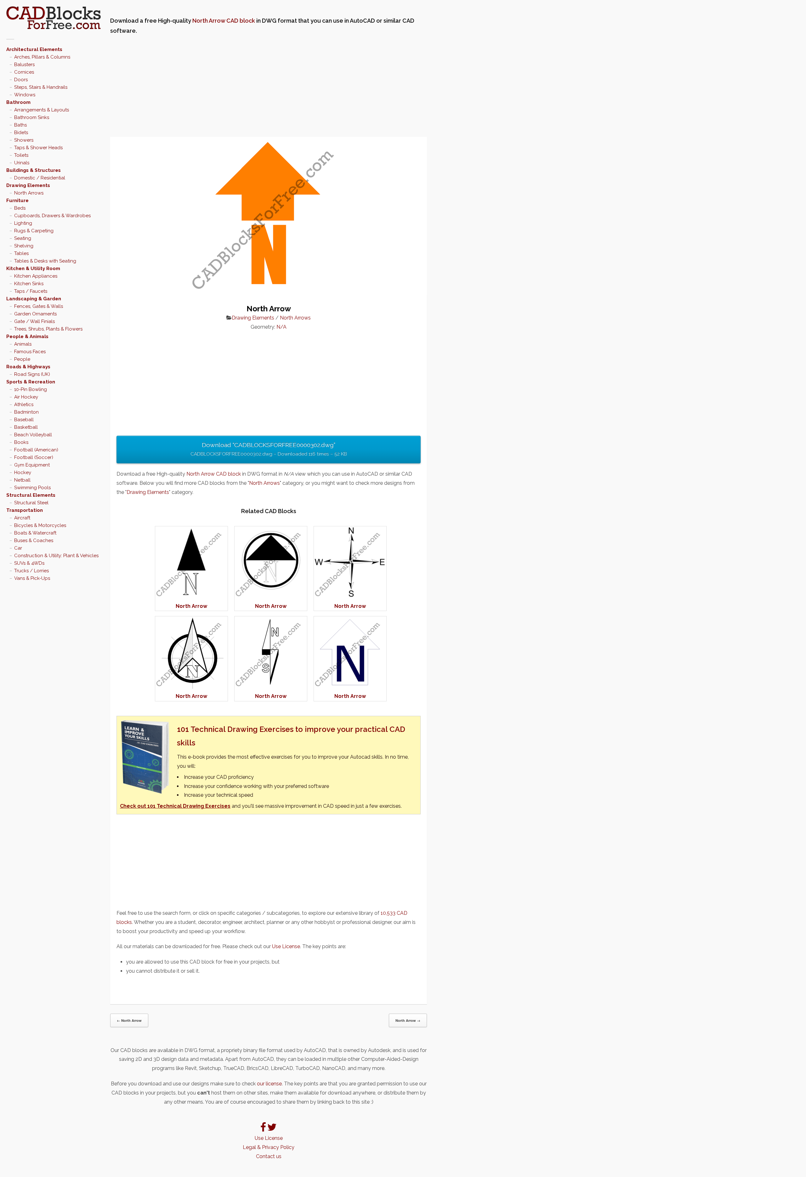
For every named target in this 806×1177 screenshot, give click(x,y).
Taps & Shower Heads (38, 147)
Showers (23, 140)
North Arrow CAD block (223, 20)
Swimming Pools (32, 487)
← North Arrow (129, 1020)
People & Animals (27, 336)
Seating (22, 238)
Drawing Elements (28, 185)
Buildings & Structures (33, 170)
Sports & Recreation (30, 382)
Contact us (268, 1156)
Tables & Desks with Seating (45, 261)
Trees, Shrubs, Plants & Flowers (48, 329)
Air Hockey (26, 397)
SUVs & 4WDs (29, 563)
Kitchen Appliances (35, 276)
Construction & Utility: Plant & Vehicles (56, 555)
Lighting (23, 223)
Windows (24, 95)
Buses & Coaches (33, 540)
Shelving (23, 246)
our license (269, 1084)
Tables (21, 253)
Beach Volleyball (33, 435)
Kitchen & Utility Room (33, 268)
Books (21, 442)
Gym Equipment (32, 465)
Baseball (24, 419)
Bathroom (18, 102)
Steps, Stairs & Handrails (40, 87)
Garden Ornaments (35, 314)
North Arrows (28, 193)
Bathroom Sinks (31, 117)
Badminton (26, 412)
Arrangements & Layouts (41, 110)
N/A (281, 327)
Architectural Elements (34, 49)
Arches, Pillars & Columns (42, 57)
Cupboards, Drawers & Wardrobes (52, 215)
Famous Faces (30, 351)
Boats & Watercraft (35, 533)
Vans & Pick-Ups (32, 578)
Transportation (24, 510)
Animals (22, 344)
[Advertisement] (268, 86)
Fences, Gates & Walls (38, 306)
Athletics (23, 404)
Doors (21, 79)
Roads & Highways (28, 367)
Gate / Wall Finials (34, 321)
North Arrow (191, 606)
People (22, 359)
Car (18, 548)
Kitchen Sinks (28, 283)
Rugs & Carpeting (34, 231)
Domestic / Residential (39, 178)
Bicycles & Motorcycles (40, 525)
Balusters (24, 64)
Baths (20, 125)
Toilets (21, 155)
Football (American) (36, 450)
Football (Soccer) (33, 457)
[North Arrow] (191, 597)
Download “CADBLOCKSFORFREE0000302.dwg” (268, 449)
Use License (286, 946)
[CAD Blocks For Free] (53, 18)
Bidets (21, 132)
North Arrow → (407, 1020)
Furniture (17, 200)
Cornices (24, 72)
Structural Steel (31, 503)
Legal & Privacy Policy (268, 1147)
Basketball (26, 427)
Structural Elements (30, 495)
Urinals (21, 163)
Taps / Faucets (30, 291)
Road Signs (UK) (32, 374)
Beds (20, 208)
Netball (22, 480)
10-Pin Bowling (30, 389)
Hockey (22, 472)
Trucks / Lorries (31, 571)
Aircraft (22, 518)
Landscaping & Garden (33, 299)
